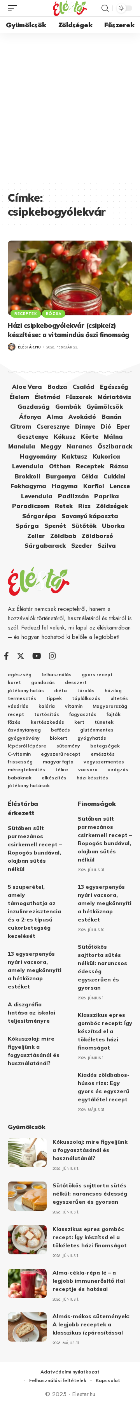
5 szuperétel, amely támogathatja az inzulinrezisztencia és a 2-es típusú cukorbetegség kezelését (34, 911)
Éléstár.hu (29, 347)
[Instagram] (52, 656)
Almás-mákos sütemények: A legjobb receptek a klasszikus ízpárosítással (91, 1324)
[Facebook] (6, 656)
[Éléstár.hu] (70, 8)
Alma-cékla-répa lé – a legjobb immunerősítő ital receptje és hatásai (88, 1280)
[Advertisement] (70, 107)
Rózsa (54, 314)
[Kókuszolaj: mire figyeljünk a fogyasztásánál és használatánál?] (27, 1152)
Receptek (25, 314)
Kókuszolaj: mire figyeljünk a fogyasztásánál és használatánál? (90, 1150)
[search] (105, 8)
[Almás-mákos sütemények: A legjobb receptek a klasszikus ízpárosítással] (27, 1327)
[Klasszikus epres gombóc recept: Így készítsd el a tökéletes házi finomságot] (27, 1239)
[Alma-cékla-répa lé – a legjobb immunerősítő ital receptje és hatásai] (27, 1283)
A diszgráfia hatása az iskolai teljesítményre (31, 1012)
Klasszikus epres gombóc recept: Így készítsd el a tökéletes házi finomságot (105, 1031)
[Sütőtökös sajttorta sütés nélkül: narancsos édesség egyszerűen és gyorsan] (27, 1196)
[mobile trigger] (14, 8)
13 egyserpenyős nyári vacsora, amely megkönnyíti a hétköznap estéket (34, 970)
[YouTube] (36, 656)
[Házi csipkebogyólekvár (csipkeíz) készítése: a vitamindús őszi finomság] (70, 278)
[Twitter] (20, 656)
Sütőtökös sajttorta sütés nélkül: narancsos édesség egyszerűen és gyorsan (89, 1193)
